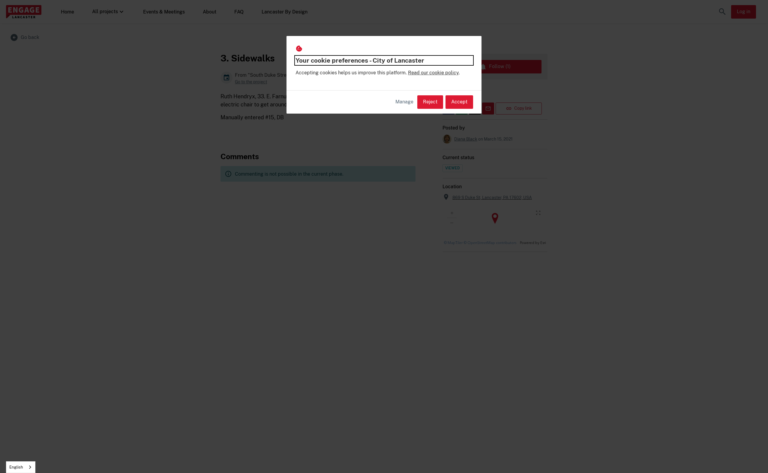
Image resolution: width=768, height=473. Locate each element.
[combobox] (20, 467)
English (16, 467)
